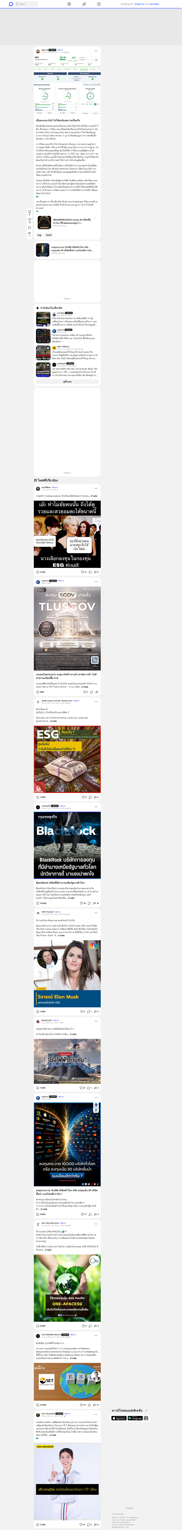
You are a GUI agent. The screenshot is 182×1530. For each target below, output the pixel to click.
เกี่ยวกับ (114, 1517)
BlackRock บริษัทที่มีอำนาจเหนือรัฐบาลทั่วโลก (60, 882)
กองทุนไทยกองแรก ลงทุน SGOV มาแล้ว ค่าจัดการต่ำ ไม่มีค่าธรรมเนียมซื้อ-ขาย (66, 676)
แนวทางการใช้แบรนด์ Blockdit (123, 1525)
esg (39, 235)
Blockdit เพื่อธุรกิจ (118, 1527)
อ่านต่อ (94, 495)
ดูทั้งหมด (67, 381)
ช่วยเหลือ (122, 1517)
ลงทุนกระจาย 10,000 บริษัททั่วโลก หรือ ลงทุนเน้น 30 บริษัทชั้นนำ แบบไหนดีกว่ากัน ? (67, 1192)
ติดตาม (60, 50)
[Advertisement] (91, 26)
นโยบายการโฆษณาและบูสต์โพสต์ (124, 1520)
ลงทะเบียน (154, 4)
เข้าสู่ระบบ (139, 4)
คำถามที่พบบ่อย (132, 1517)
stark (49, 235)
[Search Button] (17, 4)
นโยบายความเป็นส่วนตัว (120, 1522)
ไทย (127, 1527)
